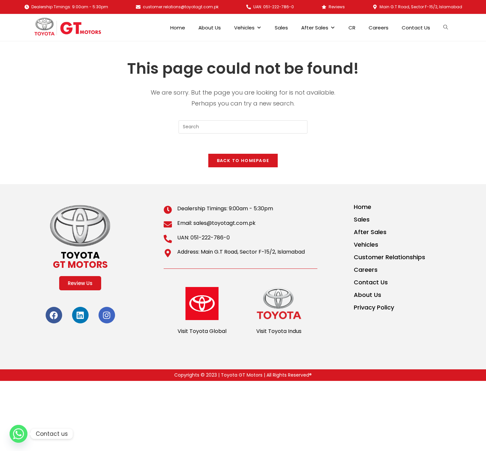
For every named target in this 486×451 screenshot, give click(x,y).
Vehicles (244, 27)
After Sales (314, 27)
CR (351, 27)
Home (177, 27)
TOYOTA (80, 260)
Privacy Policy (374, 307)
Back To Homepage (243, 160)
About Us (209, 27)
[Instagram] (107, 315)
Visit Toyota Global (202, 331)
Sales (281, 27)
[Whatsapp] (18, 434)
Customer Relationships (389, 257)
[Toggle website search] (447, 27)
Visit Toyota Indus (279, 331)
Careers (378, 27)
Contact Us (416, 27)
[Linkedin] (80, 315)
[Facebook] (54, 315)
